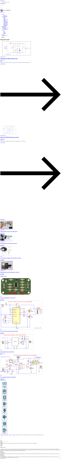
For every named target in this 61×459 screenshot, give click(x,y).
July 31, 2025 (2, 299)
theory (4, 32)
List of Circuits (6, 23)
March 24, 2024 (2, 353)
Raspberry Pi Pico (6, 27)
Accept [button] (33, 443)
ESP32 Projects (6, 29)
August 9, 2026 (2, 259)
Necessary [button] (1, 451)
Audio (1, 256)
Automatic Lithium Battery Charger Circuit (7, 297)
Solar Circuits (5, 25)
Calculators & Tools (4, 35)
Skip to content (2, 0)
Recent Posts (2, 219)
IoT (4, 30)
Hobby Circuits (6, 21)
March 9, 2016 (2, 60)
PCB (4, 31)
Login (1, 12)
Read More (35, 443)
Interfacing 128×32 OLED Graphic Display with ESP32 (9, 272)
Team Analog (2, 139)
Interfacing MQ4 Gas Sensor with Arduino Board (8, 231)
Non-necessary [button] (2, 455)
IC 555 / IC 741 (6, 22)
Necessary (2, 452)
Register (3, 12)
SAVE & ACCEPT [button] (2, 458)
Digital (4, 20)
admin (1, 354)
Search (1, 440)
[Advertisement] (25, 212)
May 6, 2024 (2, 332)
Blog (4, 33)
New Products (5, 15)
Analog (5, 17)
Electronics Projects (4, 16)
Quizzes (3, 34)
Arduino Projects (4, 26)
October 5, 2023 (2, 378)
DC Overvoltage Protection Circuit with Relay (8, 377)
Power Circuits (6, 24)
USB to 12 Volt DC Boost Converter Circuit (9, 137)
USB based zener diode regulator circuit (8, 58)
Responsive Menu (3, 3)
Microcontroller (4, 28)
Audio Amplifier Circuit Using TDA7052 (7, 351)
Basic (4, 18)
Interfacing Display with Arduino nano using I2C (8, 243)
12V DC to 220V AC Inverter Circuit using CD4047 (9, 331)
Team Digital (2, 245)
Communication (6, 19)
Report (3, 14)
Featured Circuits (3, 276)
